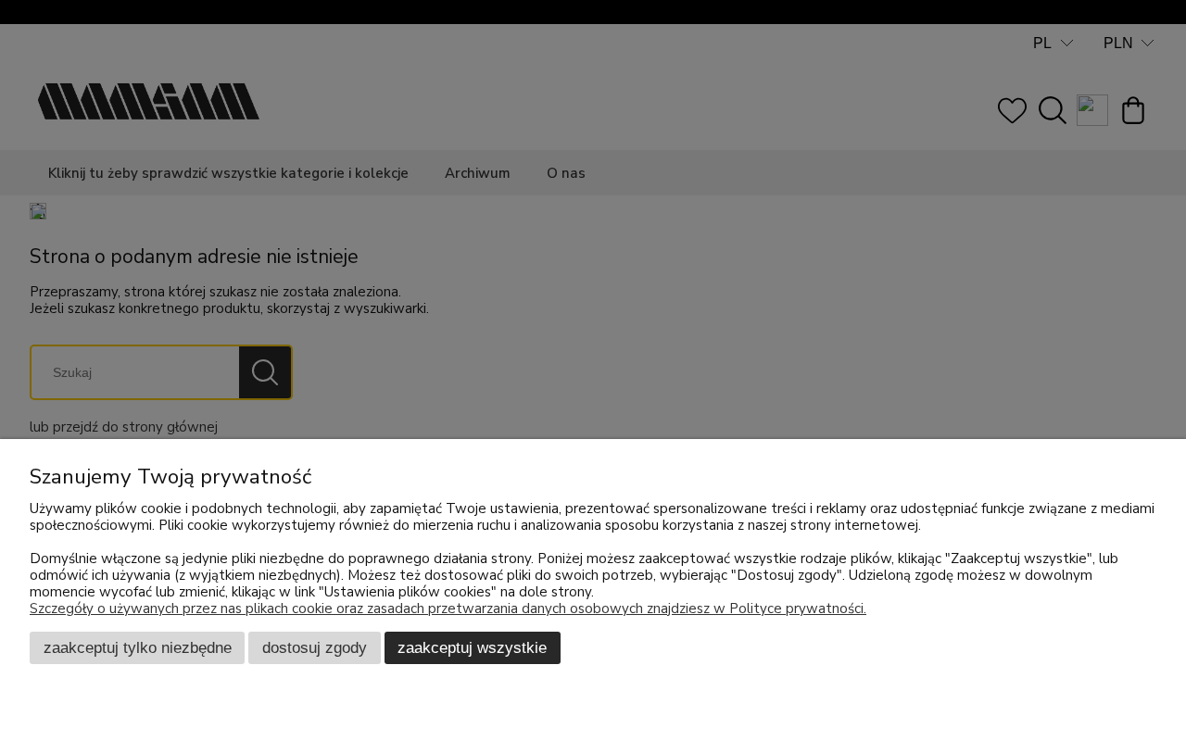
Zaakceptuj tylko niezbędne (138, 647)
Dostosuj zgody (314, 647)
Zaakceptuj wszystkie (472, 647)
